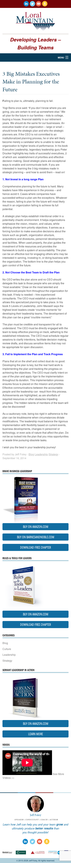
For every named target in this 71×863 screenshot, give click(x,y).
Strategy (53, 454)
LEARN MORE (35, 734)
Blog (31, 454)
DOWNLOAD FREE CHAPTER (35, 547)
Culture (6, 649)
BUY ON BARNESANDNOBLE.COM (35, 537)
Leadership (41, 454)
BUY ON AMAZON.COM (35, 526)
